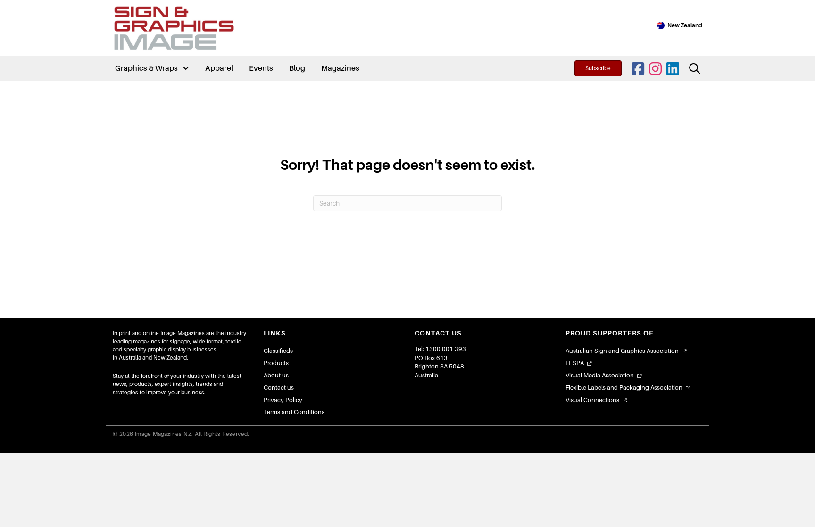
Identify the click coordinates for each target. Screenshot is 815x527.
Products (276, 363)
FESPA (575, 363)
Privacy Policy (283, 399)
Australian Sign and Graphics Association (622, 350)
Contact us (279, 387)
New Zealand (684, 25)
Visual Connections (592, 399)
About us (276, 375)
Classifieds (278, 350)
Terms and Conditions (294, 412)
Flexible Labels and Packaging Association (624, 387)
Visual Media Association (600, 375)
